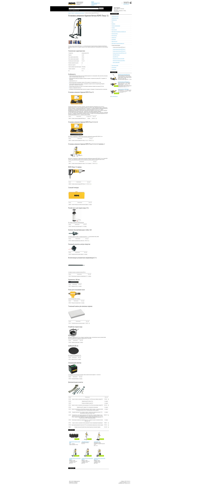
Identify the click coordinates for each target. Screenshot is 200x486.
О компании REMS (94, 4)
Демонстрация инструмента (95, 3)
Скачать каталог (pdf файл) (73, 483)
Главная (69, 13)
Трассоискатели (114, 69)
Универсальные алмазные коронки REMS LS (119, 60)
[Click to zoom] (76, 99)
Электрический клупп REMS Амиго (123, 89)
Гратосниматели (114, 67)
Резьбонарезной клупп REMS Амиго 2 (124, 81)
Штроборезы (113, 23)
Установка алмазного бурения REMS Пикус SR (87, 459)
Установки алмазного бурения (79, 13)
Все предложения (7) (114, 96)
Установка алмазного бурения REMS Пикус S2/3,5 (99, 459)
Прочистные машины (115, 33)
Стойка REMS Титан (97, 441)
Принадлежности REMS (115, 65)
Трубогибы (113, 27)
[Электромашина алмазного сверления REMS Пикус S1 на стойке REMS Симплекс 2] (75, 43)
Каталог (73, 13)
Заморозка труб (114, 37)
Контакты (92, 5)
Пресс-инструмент (114, 29)
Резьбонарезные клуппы (115, 16)
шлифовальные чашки (75, 10)
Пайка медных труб (114, 41)
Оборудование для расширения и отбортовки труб (119, 31)
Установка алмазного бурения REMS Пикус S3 (75, 459)
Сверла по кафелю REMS (116, 62)
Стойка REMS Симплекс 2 (86, 441)
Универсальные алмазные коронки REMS (74, 442)
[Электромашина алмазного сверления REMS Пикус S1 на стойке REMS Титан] (79, 43)
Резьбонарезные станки (115, 18)
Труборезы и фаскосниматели (116, 25)
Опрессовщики (114, 39)
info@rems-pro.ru (126, 4)
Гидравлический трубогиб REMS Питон (124, 74)
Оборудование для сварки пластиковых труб (118, 43)
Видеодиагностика (114, 35)
